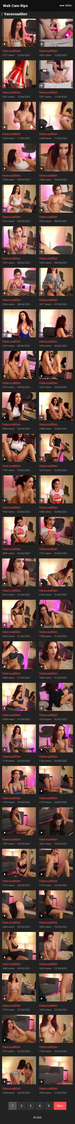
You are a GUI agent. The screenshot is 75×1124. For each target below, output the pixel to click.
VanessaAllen (11, 51)
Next (60, 1106)
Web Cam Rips (15, 5)
